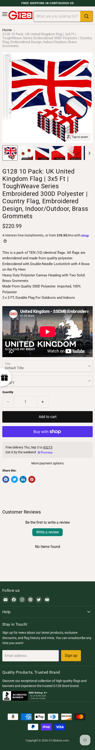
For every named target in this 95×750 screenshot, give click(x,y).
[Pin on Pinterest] (31, 479)
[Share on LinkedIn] (23, 479)
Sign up (71, 655)
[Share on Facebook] (5, 479)
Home (7, 30)
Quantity (7, 392)
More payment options (47, 463)
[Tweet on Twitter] (14, 479)
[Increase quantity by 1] (43, 402)
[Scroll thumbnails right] (88, 153)
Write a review (47, 532)
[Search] (86, 16)
